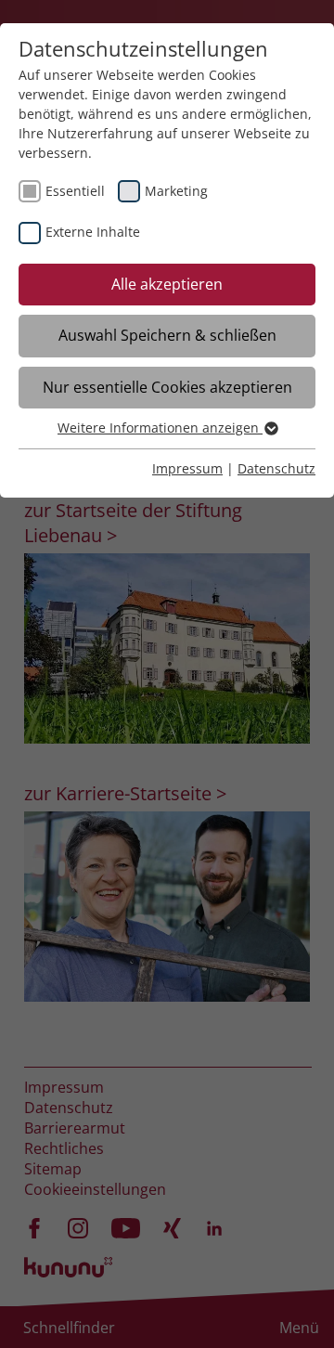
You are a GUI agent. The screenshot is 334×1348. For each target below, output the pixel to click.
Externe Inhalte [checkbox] (92, 231)
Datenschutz (276, 468)
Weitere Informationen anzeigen (160, 427)
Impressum (187, 468)
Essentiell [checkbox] (75, 191)
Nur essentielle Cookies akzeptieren (167, 387)
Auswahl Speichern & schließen (167, 335)
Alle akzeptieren (167, 284)
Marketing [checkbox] (176, 191)
